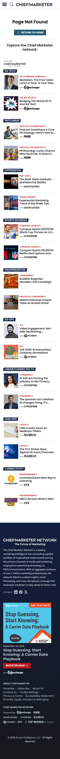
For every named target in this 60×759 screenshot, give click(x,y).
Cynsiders (25, 375)
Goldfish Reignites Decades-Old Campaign (36, 280)
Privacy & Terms (12, 696)
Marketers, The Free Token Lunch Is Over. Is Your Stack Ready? (37, 83)
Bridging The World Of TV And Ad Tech (36, 102)
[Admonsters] (30, 336)
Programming (28, 474)
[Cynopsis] (30, 236)
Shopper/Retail (15, 270)
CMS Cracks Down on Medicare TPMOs (33, 429)
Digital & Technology (32, 126)
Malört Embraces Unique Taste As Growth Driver (35, 301)
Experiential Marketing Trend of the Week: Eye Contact (34, 203)
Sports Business (16, 220)
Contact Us (9, 692)
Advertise (8, 688)
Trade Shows (27, 197)
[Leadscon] (30, 435)
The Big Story (27, 98)
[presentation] (11, 82)
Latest (23, 425)
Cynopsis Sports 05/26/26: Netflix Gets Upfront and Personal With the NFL (37, 253)
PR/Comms (12, 120)
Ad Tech (10, 71)
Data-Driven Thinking (32, 76)
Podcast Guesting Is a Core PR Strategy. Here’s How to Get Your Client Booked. (37, 133)
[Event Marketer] (32, 186)
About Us (37, 688)
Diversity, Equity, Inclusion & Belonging (25, 699)
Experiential (13, 170)
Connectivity (14, 468)
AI (21, 325)
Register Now (15, 665)
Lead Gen (11, 419)
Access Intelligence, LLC (28, 737)
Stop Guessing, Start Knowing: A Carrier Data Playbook (25, 655)
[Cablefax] (26, 485)
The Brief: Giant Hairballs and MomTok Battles (35, 180)
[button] (4, 4)
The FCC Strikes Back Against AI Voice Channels (37, 450)
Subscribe (23, 688)
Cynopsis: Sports (29, 226)
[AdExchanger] (32, 87)
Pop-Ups (24, 176)
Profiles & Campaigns (32, 297)
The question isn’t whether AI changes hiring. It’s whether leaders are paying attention (37, 404)
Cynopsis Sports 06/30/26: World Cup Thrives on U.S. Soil (37, 232)
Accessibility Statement (39, 696)
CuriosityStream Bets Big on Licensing (38, 479)
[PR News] (27, 137)
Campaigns (26, 275)
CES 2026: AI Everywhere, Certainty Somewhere (36, 351)
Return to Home (32, 32)
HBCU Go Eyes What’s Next (37, 499)
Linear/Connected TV (19, 369)
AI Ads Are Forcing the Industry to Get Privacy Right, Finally (34, 381)
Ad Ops (9, 319)
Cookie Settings (29, 692)
